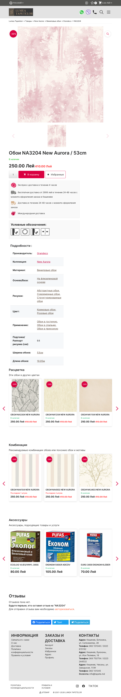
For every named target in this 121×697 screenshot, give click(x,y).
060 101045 (95, 671)
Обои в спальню (46, 325)
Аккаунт (49, 645)
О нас (14, 643)
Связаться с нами (20, 639)
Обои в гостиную (47, 321)
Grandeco (42, 253)
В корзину (33, 174)
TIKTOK (93, 686)
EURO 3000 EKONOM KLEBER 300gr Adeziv (95, 566)
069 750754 (95, 658)
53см (40, 352)
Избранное (50, 651)
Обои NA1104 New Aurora (95, 414)
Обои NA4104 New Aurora (24, 490)
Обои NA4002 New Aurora (60, 490)
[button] (57, 136)
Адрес (48, 654)
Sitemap (45, 692)
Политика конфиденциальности (22, 686)
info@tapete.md (97, 674)
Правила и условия (21, 655)
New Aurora (43, 261)
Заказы (49, 648)
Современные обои (48, 294)
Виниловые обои (47, 270)
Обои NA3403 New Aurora (95, 490)
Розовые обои (45, 313)
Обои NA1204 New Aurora (60, 414)
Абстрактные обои (48, 290)
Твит (59, 622)
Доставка (16, 646)
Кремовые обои (46, 309)
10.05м (41, 361)
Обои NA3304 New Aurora (25, 414)
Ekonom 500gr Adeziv (58, 565)
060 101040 (95, 646)
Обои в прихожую (47, 328)
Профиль (49, 657)
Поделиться (42, 622)
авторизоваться (64, 609)
